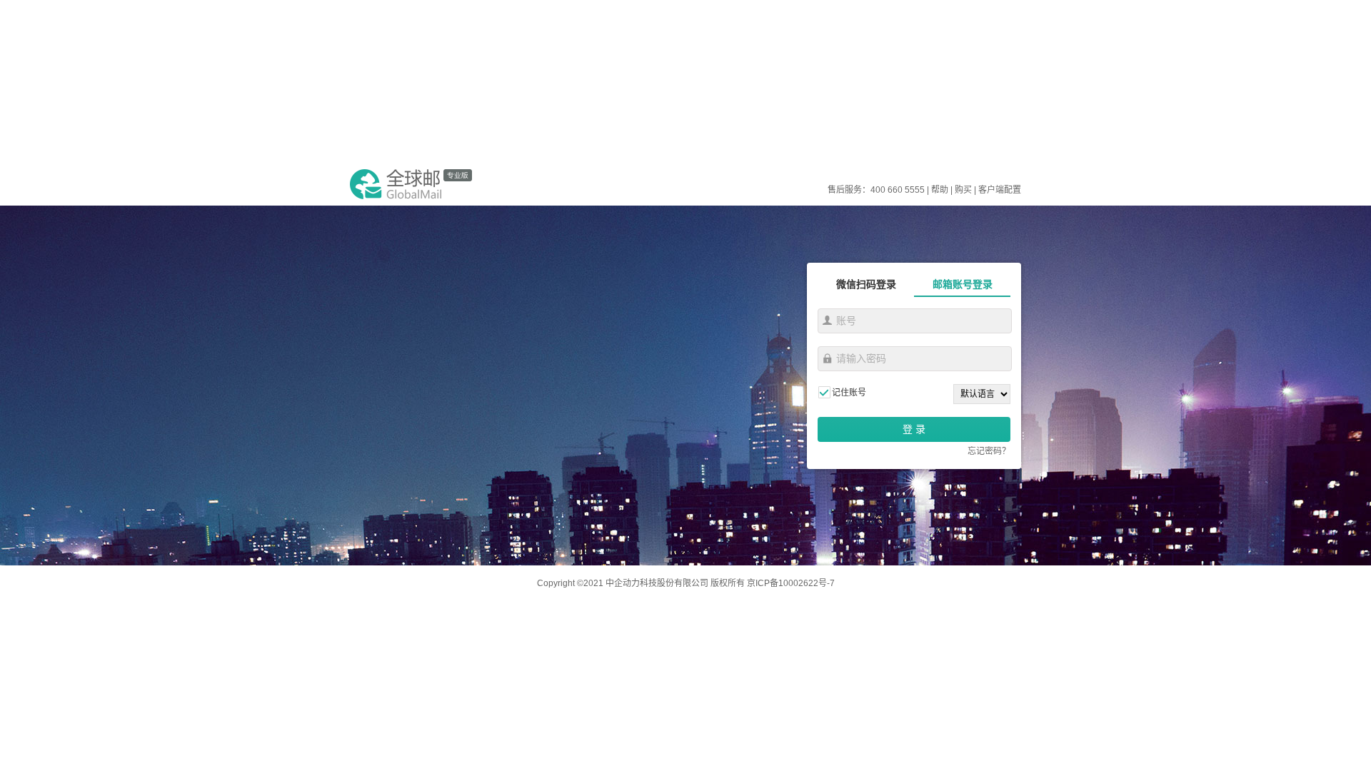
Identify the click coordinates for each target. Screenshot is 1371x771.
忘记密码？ (989, 451)
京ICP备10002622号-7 (791, 583)
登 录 (914, 429)
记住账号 (849, 393)
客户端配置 (999, 190)
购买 (963, 190)
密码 (827, 358)
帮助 (939, 190)
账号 (827, 321)
